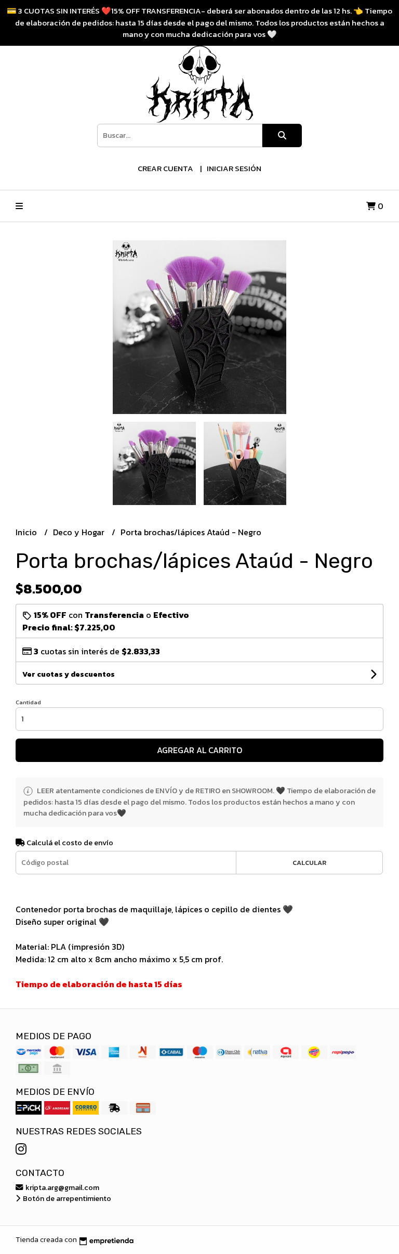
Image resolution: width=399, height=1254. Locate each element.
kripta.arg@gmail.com (61, 1187)
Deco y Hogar (80, 532)
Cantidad (28, 702)
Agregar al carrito (199, 750)
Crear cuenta (165, 168)
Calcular (309, 863)
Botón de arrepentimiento (66, 1198)
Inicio (27, 532)
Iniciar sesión (234, 168)
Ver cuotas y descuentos (68, 674)
